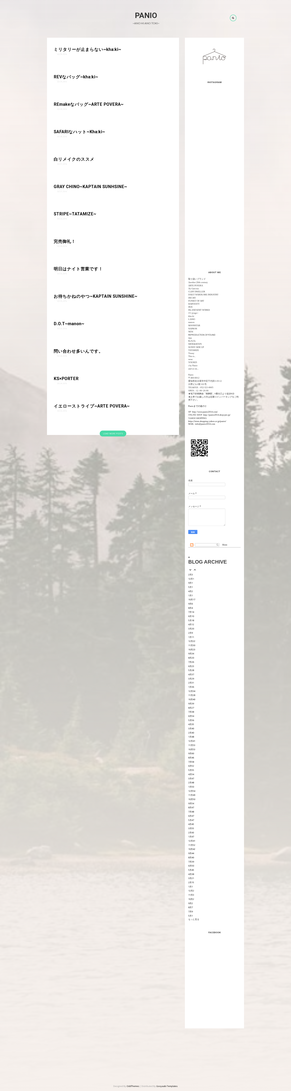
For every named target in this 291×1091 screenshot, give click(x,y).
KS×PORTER (66, 378)
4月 (190, 591)
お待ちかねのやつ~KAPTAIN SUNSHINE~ (95, 296)
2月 (190, 574)
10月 (191, 599)
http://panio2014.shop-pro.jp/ (217, 415)
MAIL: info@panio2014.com (201, 424)
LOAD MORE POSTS (113, 433)
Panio (146, 15)
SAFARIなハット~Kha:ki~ (79, 131)
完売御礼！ (65, 241)
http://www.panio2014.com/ (205, 412)
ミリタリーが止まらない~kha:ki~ (87, 49)
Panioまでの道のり (197, 406)
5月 (190, 587)
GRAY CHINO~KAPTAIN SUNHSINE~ (90, 186)
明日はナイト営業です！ (78, 268)
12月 (191, 578)
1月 (190, 595)
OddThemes (133, 1086)
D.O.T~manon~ (69, 323)
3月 (191, 628)
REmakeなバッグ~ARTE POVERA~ (89, 104)
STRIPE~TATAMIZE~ (75, 213)
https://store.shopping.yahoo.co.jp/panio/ (207, 421)
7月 (191, 611)
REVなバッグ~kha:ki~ (76, 76)
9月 (190, 582)
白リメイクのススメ (74, 159)
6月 (191, 616)
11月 (191, 645)
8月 (190, 607)
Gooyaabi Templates (167, 1086)
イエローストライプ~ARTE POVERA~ (92, 406)
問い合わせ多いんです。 (78, 351)
